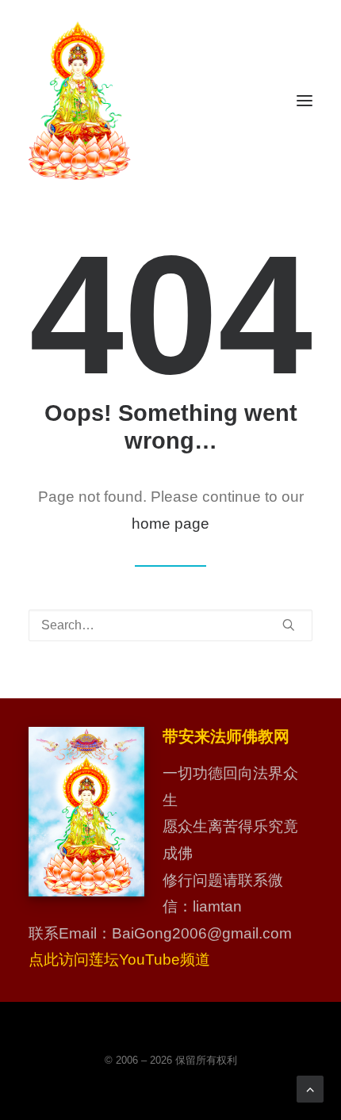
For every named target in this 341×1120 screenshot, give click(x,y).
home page (170, 523)
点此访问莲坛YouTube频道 (119, 959)
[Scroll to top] (310, 1088)
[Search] (170, 625)
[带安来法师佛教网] (80, 100)
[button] (304, 100)
